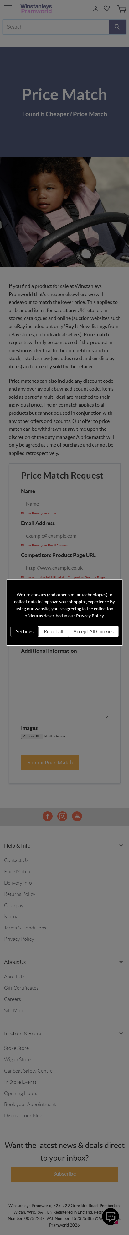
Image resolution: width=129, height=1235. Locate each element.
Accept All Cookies (93, 631)
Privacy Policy (89, 615)
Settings (25, 631)
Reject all (53, 631)
